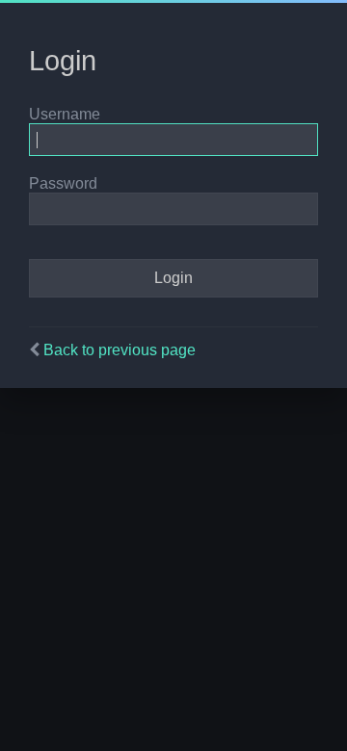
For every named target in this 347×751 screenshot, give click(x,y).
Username (64, 114)
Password (63, 183)
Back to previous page (119, 350)
